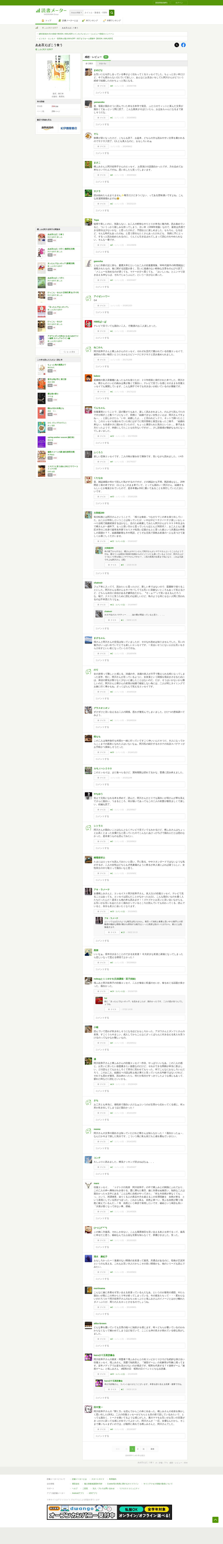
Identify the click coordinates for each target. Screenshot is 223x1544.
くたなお (98, 478)
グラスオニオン (102, 708)
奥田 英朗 (51, 382)
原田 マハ (52, 411)
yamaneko (99, 102)
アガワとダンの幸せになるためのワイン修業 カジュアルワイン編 (63, 337)
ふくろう (98, 452)
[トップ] (36, 28)
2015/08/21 (132, 911)
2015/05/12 (131, 1043)
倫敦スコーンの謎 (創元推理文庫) (61, 452)
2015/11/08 (127, 778)
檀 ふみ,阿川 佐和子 (50, 28)
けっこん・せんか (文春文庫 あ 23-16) (63, 292)
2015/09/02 (131, 873)
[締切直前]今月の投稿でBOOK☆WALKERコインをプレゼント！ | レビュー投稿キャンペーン (76, 34)
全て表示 (89, 63)
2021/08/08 (131, 245)
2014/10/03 (131, 1113)
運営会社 (75, 1484)
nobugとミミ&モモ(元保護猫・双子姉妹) (115, 978)
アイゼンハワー (102, 296)
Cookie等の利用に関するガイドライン (123, 1484)
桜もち (97, 736)
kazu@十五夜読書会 (104, 1355)
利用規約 (112, 1479)
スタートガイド (97, 1479)
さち (96, 1100)
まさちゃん (99, 638)
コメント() (119, 86)
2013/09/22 (131, 1272)
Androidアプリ (78, 1493)
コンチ (97, 1157)
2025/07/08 (131, 86)
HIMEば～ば (100, 321)
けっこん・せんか (55, 321)
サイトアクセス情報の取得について (158, 1484)
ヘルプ (75, 1488)
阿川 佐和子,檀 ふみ (55, 237)
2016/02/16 (131, 720)
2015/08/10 (131, 963)
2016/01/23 (132, 752)
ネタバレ (102, 63)
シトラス (98, 825)
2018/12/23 (127, 306)
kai (105, 998)
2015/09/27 (131, 810)
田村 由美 (51, 471)
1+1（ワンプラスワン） (57, 423)
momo (97, 1129)
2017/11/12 (131, 392)
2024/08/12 (127, 146)
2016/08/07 (132, 605)
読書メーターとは (79, 1479)
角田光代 (51, 367)
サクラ (97, 191)
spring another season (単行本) (61, 437)
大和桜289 (99, 512)
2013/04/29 (132, 1374)
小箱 (96, 1027)
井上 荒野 (51, 425)
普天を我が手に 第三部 (57, 379)
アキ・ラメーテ (102, 889)
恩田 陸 (50, 440)
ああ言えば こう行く (56, 278)
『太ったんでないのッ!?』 (58, 307)
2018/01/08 (131, 331)
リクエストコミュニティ (129, 1488)
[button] (111, 13)
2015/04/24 (132, 1084)
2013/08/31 (131, 1307)
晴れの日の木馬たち (56, 408)
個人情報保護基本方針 (93, 1484)
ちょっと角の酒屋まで (57, 365)
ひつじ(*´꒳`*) (100, 1227)
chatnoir (98, 582)
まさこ (97, 162)
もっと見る (71, 352)
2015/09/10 (131, 841)
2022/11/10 (131, 204)
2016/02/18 (131, 692)
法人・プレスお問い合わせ (104, 1488)
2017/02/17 (131, 462)
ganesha (98, 261)
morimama (99, 1288)
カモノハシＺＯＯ (104, 768)
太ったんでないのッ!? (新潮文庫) (61, 263)
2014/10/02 (131, 1141)
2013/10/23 (131, 1240)
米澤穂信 (51, 455)
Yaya (96, 220)
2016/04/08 (131, 653)
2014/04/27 (131, 1167)
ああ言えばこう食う (56, 234)
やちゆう (98, 794)
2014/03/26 (131, 1212)
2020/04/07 (131, 280)
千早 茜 (50, 396)
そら (96, 134)
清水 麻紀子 (100, 1256)
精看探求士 (99, 857)
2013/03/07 (131, 1429)
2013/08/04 (131, 1339)
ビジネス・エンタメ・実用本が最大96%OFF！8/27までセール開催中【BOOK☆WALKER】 (76, 39)
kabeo (97, 376)
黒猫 (96, 950)
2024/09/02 (131, 118)
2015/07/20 (132, 991)
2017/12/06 (127, 360)
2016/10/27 (132, 541)
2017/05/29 (132, 436)
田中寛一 (98, 1407)
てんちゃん (99, 407)
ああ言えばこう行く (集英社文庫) (61, 249)
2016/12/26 (132, 497)
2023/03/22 (131, 175)
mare (96, 1183)
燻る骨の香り (53, 394)
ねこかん (98, 347)
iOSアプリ (93, 1493)
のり (96, 669)
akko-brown (100, 1323)
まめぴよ (98, 70)
